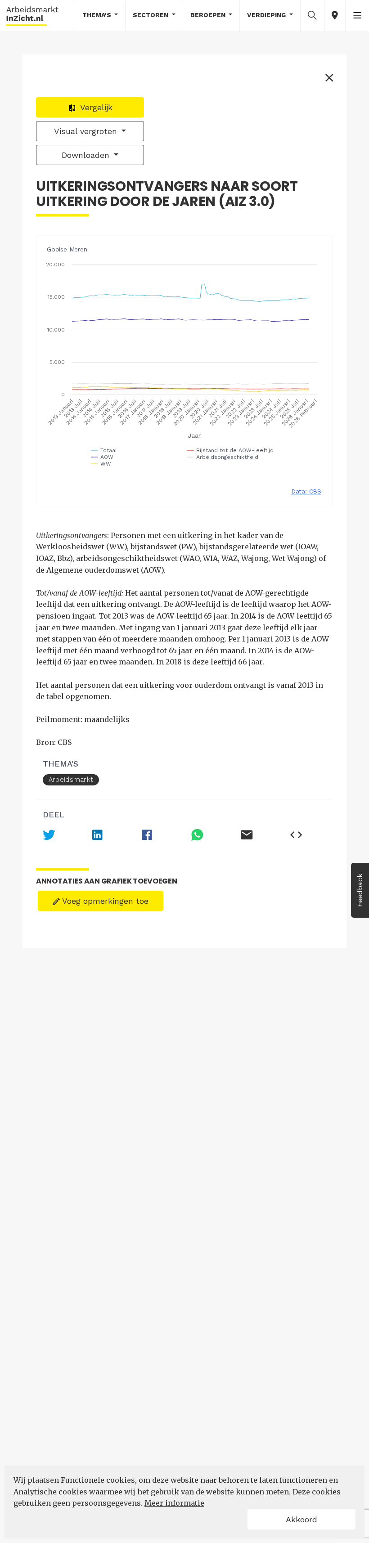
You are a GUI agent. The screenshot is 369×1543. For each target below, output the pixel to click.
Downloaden (87, 155)
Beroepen (208, 14)
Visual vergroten (87, 131)
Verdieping (267, 14)
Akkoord (301, 1519)
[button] (312, 15)
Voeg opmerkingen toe (104, 901)
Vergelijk (95, 107)
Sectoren (151, 14)
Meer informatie (174, 1502)
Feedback (360, 890)
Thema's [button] (97, 14)
